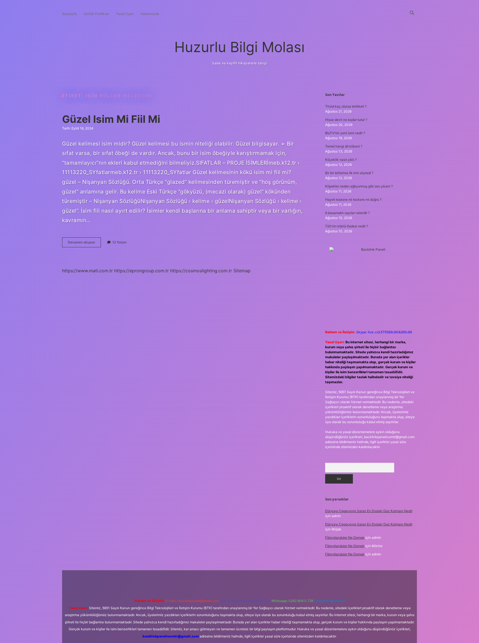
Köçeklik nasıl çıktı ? (341, 159)
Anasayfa (69, 14)
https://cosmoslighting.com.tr (201, 270)
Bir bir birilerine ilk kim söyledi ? (349, 173)
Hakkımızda (150, 14)
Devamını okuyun (84, 243)
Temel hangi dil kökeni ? (343, 146)
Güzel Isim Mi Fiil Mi (111, 119)
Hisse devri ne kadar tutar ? (346, 120)
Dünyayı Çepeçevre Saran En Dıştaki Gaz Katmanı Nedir (368, 511)
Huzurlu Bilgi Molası (239, 47)
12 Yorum (119, 242)
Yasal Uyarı (125, 14)
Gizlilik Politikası (96, 14)
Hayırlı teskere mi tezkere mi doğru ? (353, 199)
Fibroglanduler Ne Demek (345, 537)
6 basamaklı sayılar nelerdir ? (347, 213)
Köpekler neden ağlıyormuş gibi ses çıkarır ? (359, 186)
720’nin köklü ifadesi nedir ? (346, 226)
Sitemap (242, 270)
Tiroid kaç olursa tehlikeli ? (345, 106)
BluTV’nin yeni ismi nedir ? (345, 133)
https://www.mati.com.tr (87, 270)
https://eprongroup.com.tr (141, 270)
